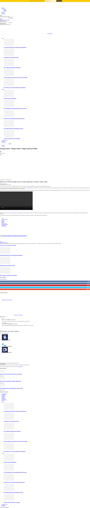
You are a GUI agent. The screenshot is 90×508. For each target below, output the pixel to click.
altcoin (3, 220)
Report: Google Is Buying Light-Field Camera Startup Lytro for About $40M (16, 235)
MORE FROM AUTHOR (12, 245)
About (3, 12)
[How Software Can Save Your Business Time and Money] (9, 85)
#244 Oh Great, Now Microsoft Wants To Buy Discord (14, 118)
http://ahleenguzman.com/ (4, 242)
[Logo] (3, 36)
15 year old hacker (4, 219)
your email (10, 22)
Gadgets (5, 10)
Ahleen (1, 151)
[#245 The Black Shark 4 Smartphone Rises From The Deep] (9, 106)
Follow (88, 283)
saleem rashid (4, 226)
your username (11, 17)
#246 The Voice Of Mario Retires (10, 98)
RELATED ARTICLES (4, 245)
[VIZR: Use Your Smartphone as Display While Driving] (2, 379)
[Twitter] (4, 157)
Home (3, 38)
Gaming (5, 11)
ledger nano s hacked (5, 224)
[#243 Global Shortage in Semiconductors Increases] (9, 126)
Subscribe (88, 289)
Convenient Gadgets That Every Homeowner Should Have (15, 47)
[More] (15, 157)
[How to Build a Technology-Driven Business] (9, 65)
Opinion (5, 9)
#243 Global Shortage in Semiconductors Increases (13, 128)
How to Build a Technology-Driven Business (12, 67)
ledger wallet (4, 225)
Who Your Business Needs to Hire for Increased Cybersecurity (15, 77)
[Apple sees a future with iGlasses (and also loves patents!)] (2, 372)
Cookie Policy (20, 366)
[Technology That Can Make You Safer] (9, 55)
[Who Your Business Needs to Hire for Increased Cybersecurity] (9, 75)
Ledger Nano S (30, 187)
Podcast (3, 89)
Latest (3, 7)
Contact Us (3, 13)
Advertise (3, 141)
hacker (3, 222)
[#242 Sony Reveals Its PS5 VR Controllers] (9, 136)
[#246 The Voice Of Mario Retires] (9, 96)
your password (11, 18)
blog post (19, 212)
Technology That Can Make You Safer (11, 57)
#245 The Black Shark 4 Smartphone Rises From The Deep (15, 108)
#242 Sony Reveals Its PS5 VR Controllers (12, 138)
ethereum (3, 221)
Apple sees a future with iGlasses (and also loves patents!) (11, 374)
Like (88, 281)
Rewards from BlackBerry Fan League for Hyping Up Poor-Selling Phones (14, 236)
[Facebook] (1, 157)
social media (14, 212)
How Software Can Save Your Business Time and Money (15, 87)
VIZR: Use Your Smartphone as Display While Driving (10, 381)
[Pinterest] (8, 157)
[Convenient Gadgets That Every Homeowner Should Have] (9, 45)
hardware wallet (4, 223)
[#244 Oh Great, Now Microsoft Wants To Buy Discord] (9, 116)
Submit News (4, 142)
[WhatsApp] (11, 157)
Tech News (3, 8)
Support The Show (5, 140)
